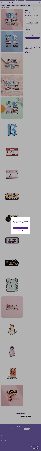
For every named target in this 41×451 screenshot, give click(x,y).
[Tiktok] (20, 230)
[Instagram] (19, 230)
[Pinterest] (22, 230)
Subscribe (20, 228)
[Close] (29, 218)
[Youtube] (18, 230)
